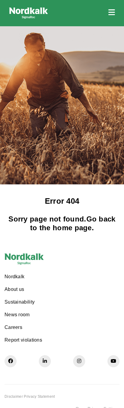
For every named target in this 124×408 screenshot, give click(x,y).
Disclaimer (14, 396)
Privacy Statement (39, 396)
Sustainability (20, 301)
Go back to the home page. (73, 223)
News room (17, 314)
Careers (13, 327)
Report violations (23, 340)
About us (14, 289)
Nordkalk (14, 276)
